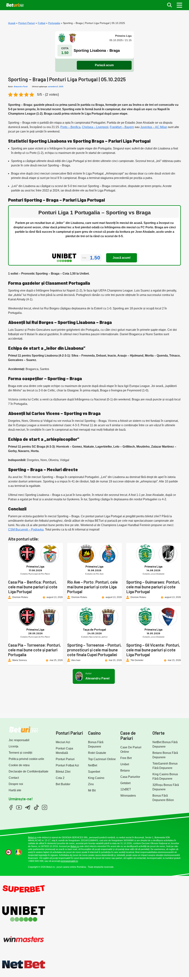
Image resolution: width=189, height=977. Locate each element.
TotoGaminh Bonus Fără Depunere (165, 766)
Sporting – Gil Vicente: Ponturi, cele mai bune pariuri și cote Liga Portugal (153, 650)
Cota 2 (60, 777)
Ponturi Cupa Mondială (64, 750)
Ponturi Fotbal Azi (67, 765)
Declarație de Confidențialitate (28, 771)
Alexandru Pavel (21, 86)
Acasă (11, 23)
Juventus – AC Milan (153, 127)
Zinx (91, 784)
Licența (13, 746)
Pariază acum (104, 65)
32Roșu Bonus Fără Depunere (165, 787)
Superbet (94, 771)
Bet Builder (63, 784)
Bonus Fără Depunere (95, 744)
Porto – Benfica (70, 127)
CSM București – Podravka (26, 529)
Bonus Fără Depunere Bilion (163, 798)
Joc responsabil (19, 740)
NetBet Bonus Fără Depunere (165, 744)
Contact (14, 777)
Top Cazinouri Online (102, 759)
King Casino (96, 777)
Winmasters (128, 795)
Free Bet (126, 758)
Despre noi (16, 784)
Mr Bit (92, 790)
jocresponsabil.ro (69, 861)
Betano (125, 770)
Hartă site (15, 790)
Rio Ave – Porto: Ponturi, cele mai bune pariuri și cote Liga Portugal (92, 587)
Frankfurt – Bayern (122, 127)
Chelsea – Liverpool (95, 127)
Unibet (124, 764)
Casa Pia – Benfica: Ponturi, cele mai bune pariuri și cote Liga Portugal (32, 587)
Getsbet (125, 783)
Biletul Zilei (63, 771)
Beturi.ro (32, 837)
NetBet (92, 765)
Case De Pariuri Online (130, 749)
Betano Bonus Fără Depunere (165, 755)
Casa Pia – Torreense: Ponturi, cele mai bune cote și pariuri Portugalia (34, 650)
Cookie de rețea (19, 765)
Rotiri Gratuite (97, 752)
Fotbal (41, 23)
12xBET (125, 789)
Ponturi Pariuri (26, 23)
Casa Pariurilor (130, 776)
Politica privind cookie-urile (26, 758)
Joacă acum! (121, 257)
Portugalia (54, 23)
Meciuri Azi (63, 742)
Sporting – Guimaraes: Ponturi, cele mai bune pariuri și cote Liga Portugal (153, 587)
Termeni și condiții (20, 752)
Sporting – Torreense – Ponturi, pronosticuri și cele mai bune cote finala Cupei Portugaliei (94, 650)
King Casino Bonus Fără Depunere (165, 776)
